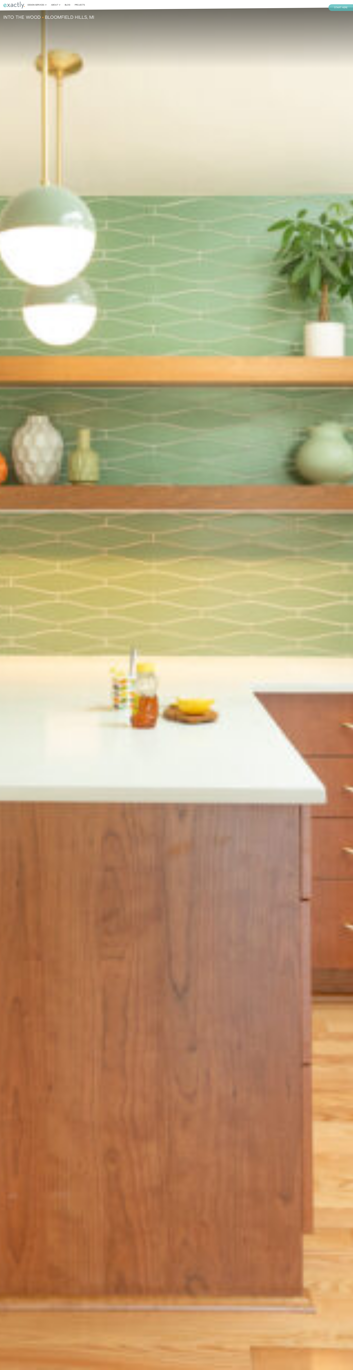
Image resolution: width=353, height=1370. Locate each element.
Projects (80, 5)
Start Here (340, 7)
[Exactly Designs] (14, 5)
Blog (67, 5)
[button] (37, 4)
